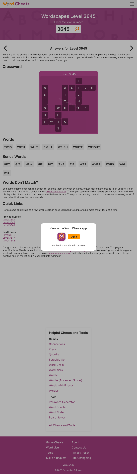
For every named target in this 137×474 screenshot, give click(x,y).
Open (74, 236)
